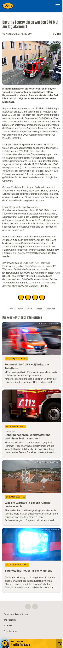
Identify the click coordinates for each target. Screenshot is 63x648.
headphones (55, 34)
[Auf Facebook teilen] (21, 297)
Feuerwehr (50, 309)
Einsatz (39, 309)
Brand (29, 309)
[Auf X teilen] (28, 297)
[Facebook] (28, 606)
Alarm (10, 309)
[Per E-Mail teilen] (42, 297)
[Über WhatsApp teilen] (35, 297)
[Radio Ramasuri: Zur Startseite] (28, 6)
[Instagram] (35, 606)
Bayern (20, 309)
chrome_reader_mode (59, 34)
